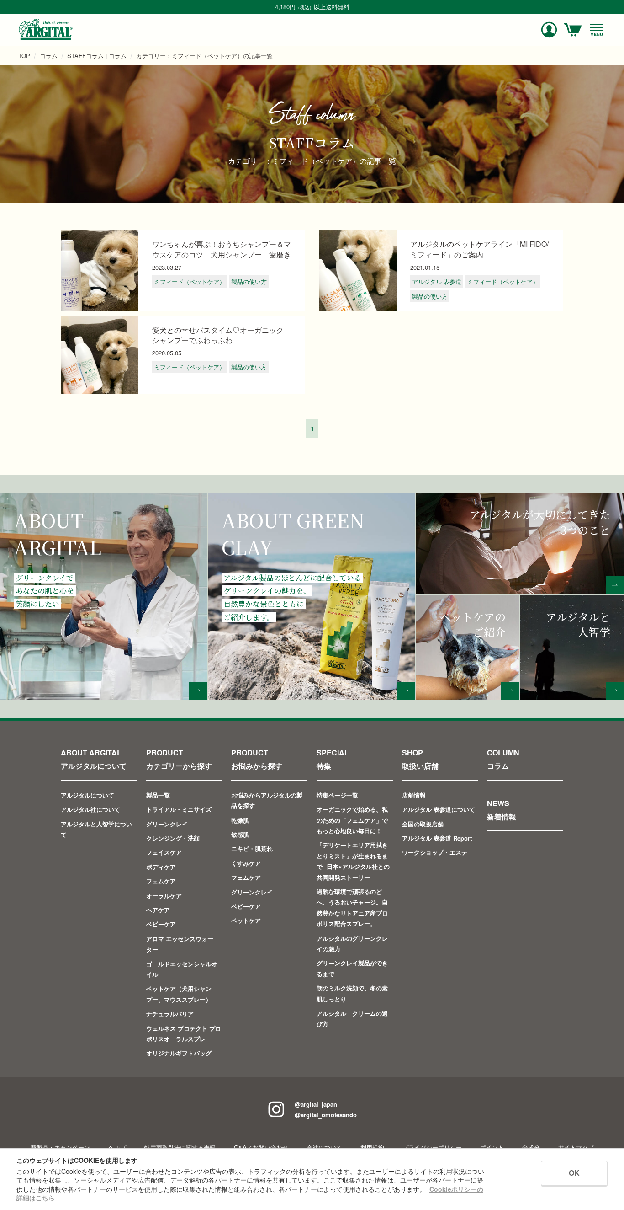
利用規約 (372, 1147)
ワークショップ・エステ (434, 852)
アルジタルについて (87, 795)
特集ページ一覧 (337, 795)
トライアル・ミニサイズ (179, 809)
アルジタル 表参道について (438, 809)
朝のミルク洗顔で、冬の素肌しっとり (352, 993)
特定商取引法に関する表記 (180, 1147)
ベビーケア (161, 924)
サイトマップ (576, 1147)
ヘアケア (158, 909)
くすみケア (246, 863)
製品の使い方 (249, 281)
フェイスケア (164, 852)
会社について (324, 1147)
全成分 (531, 1147)
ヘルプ (117, 1147)
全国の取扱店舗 (423, 823)
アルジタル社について (90, 809)
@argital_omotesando (326, 1114)
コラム (49, 55)
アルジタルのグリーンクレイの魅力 (352, 943)
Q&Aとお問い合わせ (261, 1147)
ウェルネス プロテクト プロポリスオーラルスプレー (183, 1033)
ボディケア (161, 866)
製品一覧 (158, 795)
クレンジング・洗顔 (173, 838)
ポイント (492, 1147)
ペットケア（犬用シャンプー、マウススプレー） (179, 993)
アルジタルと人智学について (96, 829)
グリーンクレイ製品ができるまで (352, 968)
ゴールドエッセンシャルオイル (181, 969)
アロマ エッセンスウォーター (179, 943)
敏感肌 (240, 834)
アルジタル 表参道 (436, 281)
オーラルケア (164, 895)
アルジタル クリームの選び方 (352, 1018)
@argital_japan (316, 1104)
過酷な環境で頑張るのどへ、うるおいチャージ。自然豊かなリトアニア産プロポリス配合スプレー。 (352, 907)
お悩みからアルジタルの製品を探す (266, 800)
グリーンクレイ (167, 823)
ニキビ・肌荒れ (252, 848)
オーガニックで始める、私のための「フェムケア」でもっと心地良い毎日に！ (352, 820)
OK (574, 1172)
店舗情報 (414, 795)
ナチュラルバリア (170, 1013)
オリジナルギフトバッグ (179, 1053)
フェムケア (161, 881)
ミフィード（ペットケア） (189, 281)
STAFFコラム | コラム (97, 55)
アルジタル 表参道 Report (437, 838)
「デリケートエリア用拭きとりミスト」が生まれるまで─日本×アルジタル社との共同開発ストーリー (353, 861)
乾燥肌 (240, 820)
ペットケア (246, 920)
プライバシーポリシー (432, 1147)
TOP (24, 55)
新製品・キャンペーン (60, 1147)
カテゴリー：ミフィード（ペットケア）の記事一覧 (204, 55)
